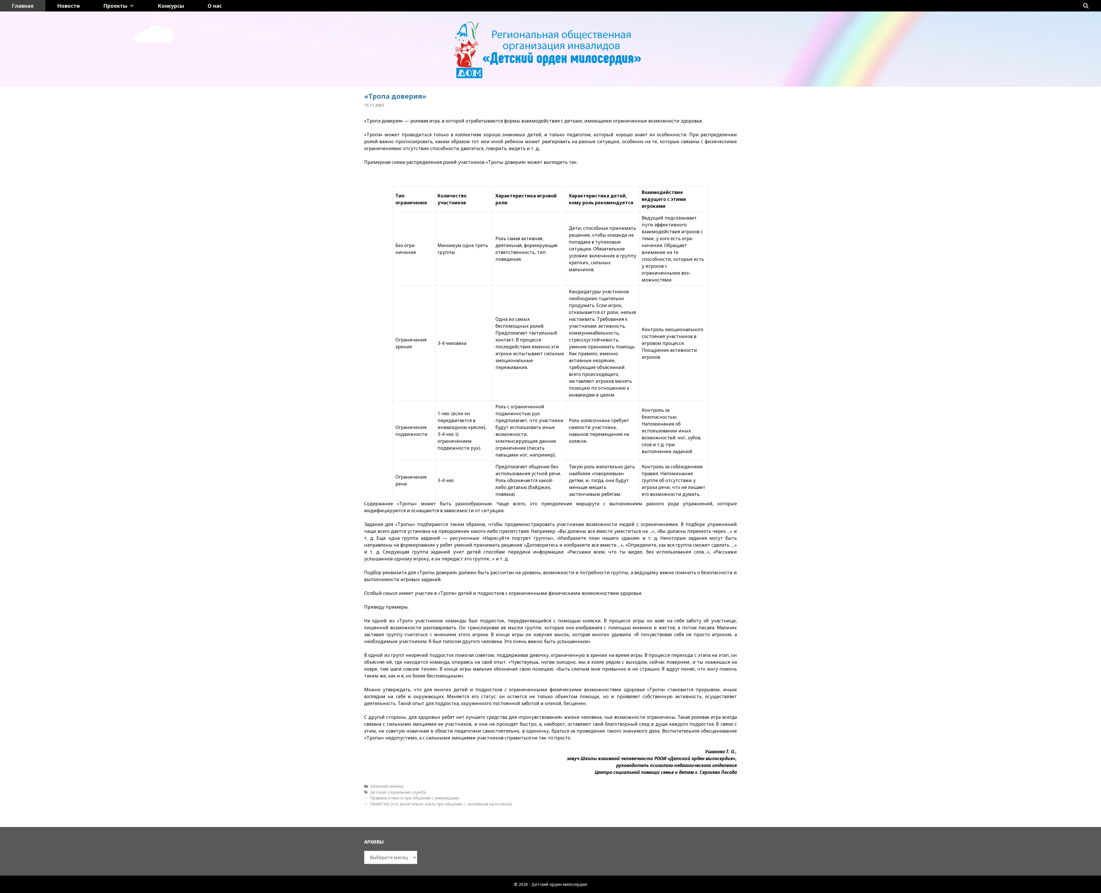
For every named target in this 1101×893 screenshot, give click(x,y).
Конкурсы (171, 5)
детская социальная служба (398, 792)
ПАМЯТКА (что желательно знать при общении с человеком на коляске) (441, 804)
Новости (68, 5)
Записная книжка (386, 786)
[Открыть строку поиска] (1086, 5)
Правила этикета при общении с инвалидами (414, 798)
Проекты (115, 5)
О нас (215, 5)
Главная (23, 5)
